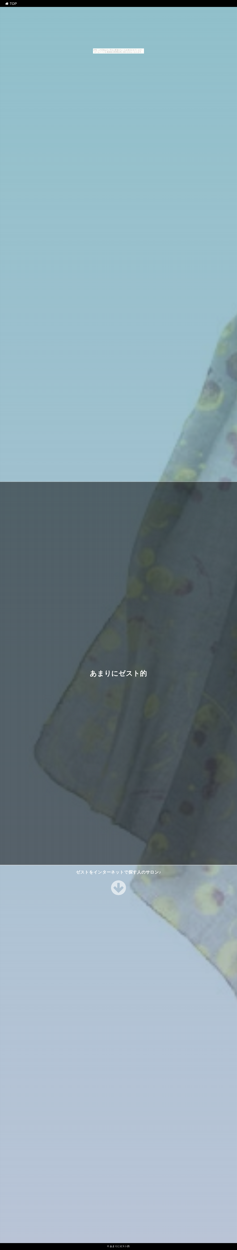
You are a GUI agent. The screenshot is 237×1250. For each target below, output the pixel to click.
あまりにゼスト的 (118, 673)
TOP (13, 4)
